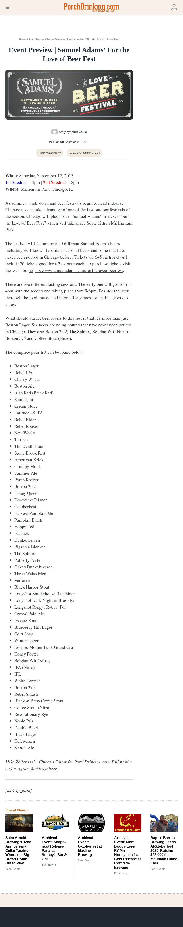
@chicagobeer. (44, 768)
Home (23, 39)
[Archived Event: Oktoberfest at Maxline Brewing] (91, 823)
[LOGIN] (174, 7)
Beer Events (36, 39)
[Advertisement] (161, 108)
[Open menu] (7, 7)
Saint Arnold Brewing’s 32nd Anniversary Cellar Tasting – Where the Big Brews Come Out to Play (18, 850)
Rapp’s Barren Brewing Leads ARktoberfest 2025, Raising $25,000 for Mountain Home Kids (163, 850)
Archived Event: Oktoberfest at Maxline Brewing (90, 846)
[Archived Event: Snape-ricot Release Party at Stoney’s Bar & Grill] (55, 823)
